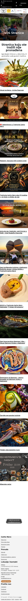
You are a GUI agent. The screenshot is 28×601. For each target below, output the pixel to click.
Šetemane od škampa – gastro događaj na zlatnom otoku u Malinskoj (11, 379)
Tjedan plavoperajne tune (10, 450)
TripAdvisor (4, 591)
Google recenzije (5, 594)
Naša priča (3, 540)
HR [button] (20, 10)
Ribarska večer (5, 484)
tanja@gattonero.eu (6, 7)
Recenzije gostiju (5, 544)
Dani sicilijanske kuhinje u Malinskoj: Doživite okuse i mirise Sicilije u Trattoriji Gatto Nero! (13, 269)
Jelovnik (3, 552)
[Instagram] (16, 5)
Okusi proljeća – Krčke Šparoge (12, 90)
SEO (21, 599)
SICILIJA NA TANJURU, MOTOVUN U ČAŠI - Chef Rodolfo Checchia (13, 232)
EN (26, 9)
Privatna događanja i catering (8, 557)
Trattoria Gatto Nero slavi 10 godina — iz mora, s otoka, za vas (13, 196)
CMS (13, 599)
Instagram (3, 587)
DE (26, 12)
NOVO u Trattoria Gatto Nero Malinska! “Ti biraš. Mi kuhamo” (12, 306)
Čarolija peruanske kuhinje (10, 415)
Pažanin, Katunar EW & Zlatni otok (13, 161)
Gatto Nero (14, 29)
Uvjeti (19, 597)
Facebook (3, 589)
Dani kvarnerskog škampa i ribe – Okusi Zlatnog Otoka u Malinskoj (12, 342)
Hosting (17, 599)
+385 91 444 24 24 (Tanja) (6, 2)
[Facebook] (16, 2)
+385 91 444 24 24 (14, 520)
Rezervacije (4, 559)
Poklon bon (4, 554)
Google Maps (6, 581)
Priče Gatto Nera (5, 542)
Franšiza (3, 546)
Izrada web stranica (6, 599)
